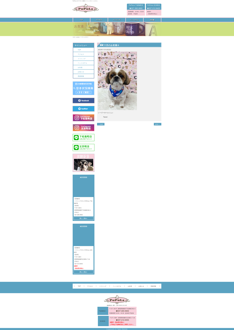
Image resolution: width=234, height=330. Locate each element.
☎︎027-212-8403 (153, 8)
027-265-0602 (78, 215)
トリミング (117, 20)
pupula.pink (111, 329)
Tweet (105, 117)
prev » (157, 124)
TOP (81, 20)
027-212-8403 (78, 264)
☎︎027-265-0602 (136, 8)
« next (101, 124)
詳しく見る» (83, 218)
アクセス (99, 20)
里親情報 (81, 76)
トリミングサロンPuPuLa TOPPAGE (86, 8)
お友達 (152, 20)
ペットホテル (135, 20)
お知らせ (81, 72)
